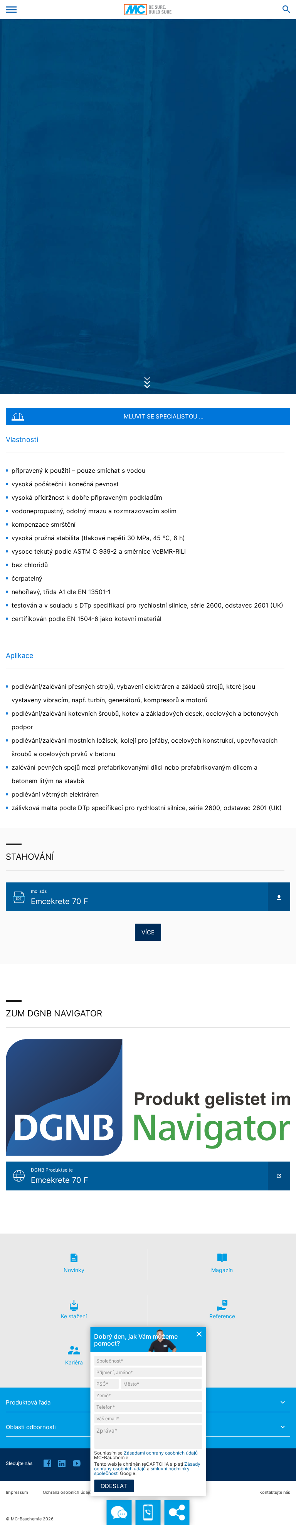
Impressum (17, 1492)
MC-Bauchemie (148, 9)
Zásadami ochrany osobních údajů (161, 1453)
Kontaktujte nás (274, 1492)
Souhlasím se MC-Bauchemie (146, 1455)
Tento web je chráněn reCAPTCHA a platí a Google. (147, 1469)
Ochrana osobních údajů (67, 1492)
